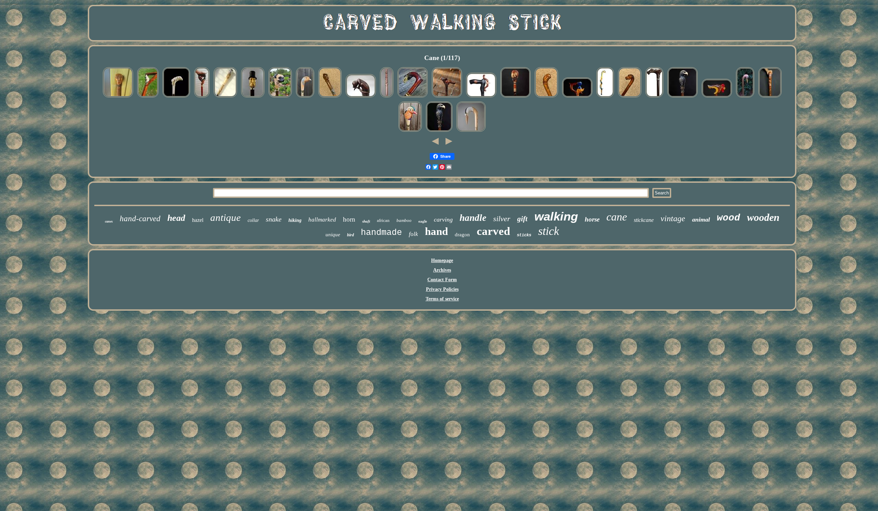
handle (473, 218)
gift (522, 219)
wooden (763, 217)
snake (274, 219)
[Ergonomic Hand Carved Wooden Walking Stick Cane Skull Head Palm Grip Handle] (654, 97)
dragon (462, 234)
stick (548, 231)
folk (413, 234)
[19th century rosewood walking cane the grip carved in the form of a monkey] (360, 97)
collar (253, 220)
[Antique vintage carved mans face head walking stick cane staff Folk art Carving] (118, 97)
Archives (442, 270)
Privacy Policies (442, 289)
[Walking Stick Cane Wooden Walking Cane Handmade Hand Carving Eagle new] (412, 97)
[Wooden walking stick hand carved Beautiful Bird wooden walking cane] (410, 131)
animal (701, 219)
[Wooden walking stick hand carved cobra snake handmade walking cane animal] (605, 97)
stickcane (644, 220)
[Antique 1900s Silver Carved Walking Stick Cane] (225, 97)
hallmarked (322, 219)
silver (501, 218)
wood (728, 218)
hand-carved (140, 218)
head (176, 218)
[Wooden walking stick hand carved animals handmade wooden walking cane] (176, 97)
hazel (197, 220)
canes (109, 221)
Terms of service (442, 298)
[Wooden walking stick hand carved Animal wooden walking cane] (148, 97)
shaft (366, 221)
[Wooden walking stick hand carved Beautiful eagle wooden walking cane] (682, 97)
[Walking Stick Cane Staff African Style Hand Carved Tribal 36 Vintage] (387, 97)
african (383, 220)
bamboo (404, 220)
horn (349, 219)
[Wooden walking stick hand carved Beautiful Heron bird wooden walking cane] (471, 131)
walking (556, 216)
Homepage (442, 260)
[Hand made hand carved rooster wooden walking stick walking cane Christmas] (716, 97)
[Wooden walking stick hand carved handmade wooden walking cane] (481, 97)
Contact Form (442, 279)
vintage (673, 218)
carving (443, 219)
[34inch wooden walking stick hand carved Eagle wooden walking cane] (439, 131)
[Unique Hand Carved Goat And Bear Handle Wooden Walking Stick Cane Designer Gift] (202, 97)
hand (436, 231)
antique (225, 217)
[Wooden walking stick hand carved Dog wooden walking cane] (280, 97)
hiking (294, 220)
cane (616, 217)
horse (592, 219)
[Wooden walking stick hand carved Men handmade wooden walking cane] (253, 97)
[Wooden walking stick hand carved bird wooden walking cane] (305, 97)
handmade (381, 233)
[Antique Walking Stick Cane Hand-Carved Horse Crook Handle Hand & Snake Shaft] (630, 97)
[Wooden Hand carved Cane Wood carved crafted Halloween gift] (770, 97)
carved (493, 231)
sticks (524, 235)
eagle (422, 221)
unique (332, 234)
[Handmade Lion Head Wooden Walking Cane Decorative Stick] (446, 97)
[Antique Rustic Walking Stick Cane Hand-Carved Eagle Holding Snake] (546, 97)
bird (350, 235)
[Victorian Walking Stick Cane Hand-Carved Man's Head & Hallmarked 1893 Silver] (330, 97)
